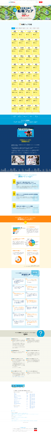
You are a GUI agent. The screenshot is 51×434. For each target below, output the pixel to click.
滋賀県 (30, 401)
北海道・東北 (16, 28)
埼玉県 (30, 396)
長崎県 (34, 406)
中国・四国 (34, 28)
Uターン (27, 413)
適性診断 (25, 413)
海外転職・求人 (26, 417)
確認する (35, 430)
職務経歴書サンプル (16, 413)
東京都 (34, 396)
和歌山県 (34, 402)
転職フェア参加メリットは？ (20, 116)
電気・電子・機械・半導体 (16, 401)
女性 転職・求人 (22, 417)
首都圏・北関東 (20, 28)
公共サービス (15, 404)
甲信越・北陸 (24, 28)
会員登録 (41, 2)
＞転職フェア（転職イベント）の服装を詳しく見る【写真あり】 (18, 376)
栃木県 (32, 395)
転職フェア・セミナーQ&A (36, 116)
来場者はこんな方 (25, 116)
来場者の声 (31, 116)
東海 (27, 28)
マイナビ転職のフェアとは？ (14, 116)
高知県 (30, 405)
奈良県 (32, 402)
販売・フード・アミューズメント (17, 395)
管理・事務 (15, 394)
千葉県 (32, 396)
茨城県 (30, 395)
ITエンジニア (15, 400)
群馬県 (34, 395)
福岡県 (30, 406)
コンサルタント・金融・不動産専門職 (17, 398)
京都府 (32, 401)
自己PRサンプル (20, 413)
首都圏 (27, 396)
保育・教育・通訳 (16, 397)
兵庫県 (30, 402)
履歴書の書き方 (13, 413)
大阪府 (34, 401)
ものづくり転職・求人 (18, 417)
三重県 (30, 400)
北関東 (27, 395)
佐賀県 (32, 406)
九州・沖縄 (38, 28)
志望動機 (23, 413)
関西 (30, 28)
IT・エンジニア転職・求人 (14, 417)
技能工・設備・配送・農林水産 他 (17, 403)
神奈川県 (30, 397)
